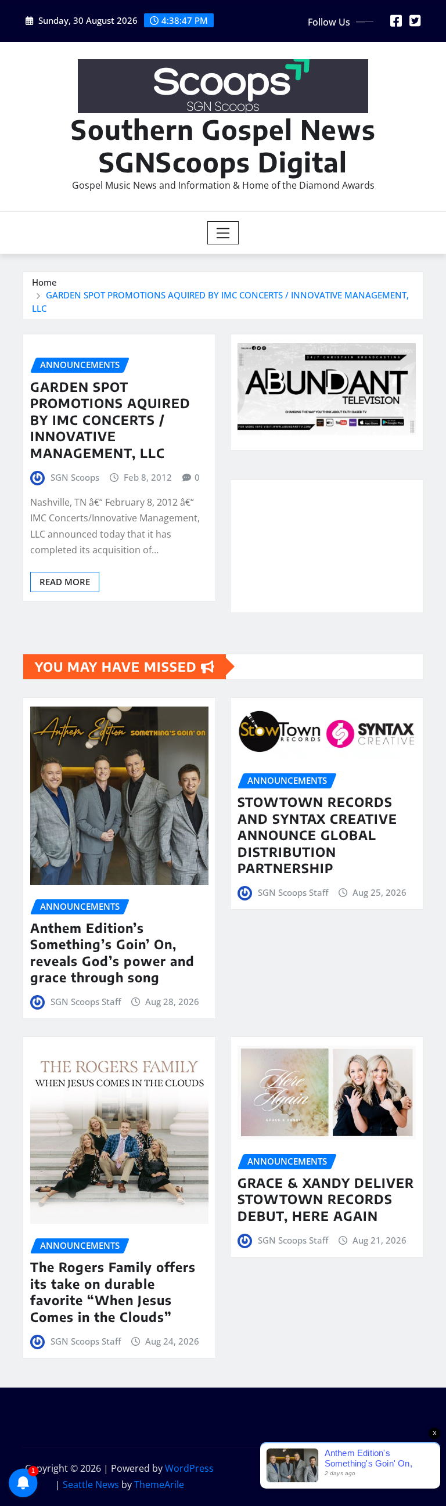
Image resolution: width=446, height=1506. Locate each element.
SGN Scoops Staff (86, 1001)
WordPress (189, 1468)
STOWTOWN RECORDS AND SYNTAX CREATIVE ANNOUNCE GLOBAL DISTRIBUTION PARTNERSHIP (317, 835)
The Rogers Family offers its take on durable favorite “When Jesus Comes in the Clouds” (113, 1292)
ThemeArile (159, 1484)
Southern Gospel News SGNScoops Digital (223, 145)
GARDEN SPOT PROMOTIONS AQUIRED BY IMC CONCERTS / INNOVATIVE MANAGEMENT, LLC (110, 420)
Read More (64, 582)
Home (44, 282)
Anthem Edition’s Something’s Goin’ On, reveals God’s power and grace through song (112, 953)
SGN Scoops (75, 477)
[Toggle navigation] (223, 232)
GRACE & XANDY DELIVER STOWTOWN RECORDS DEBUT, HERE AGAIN (326, 1199)
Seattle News (91, 1484)
